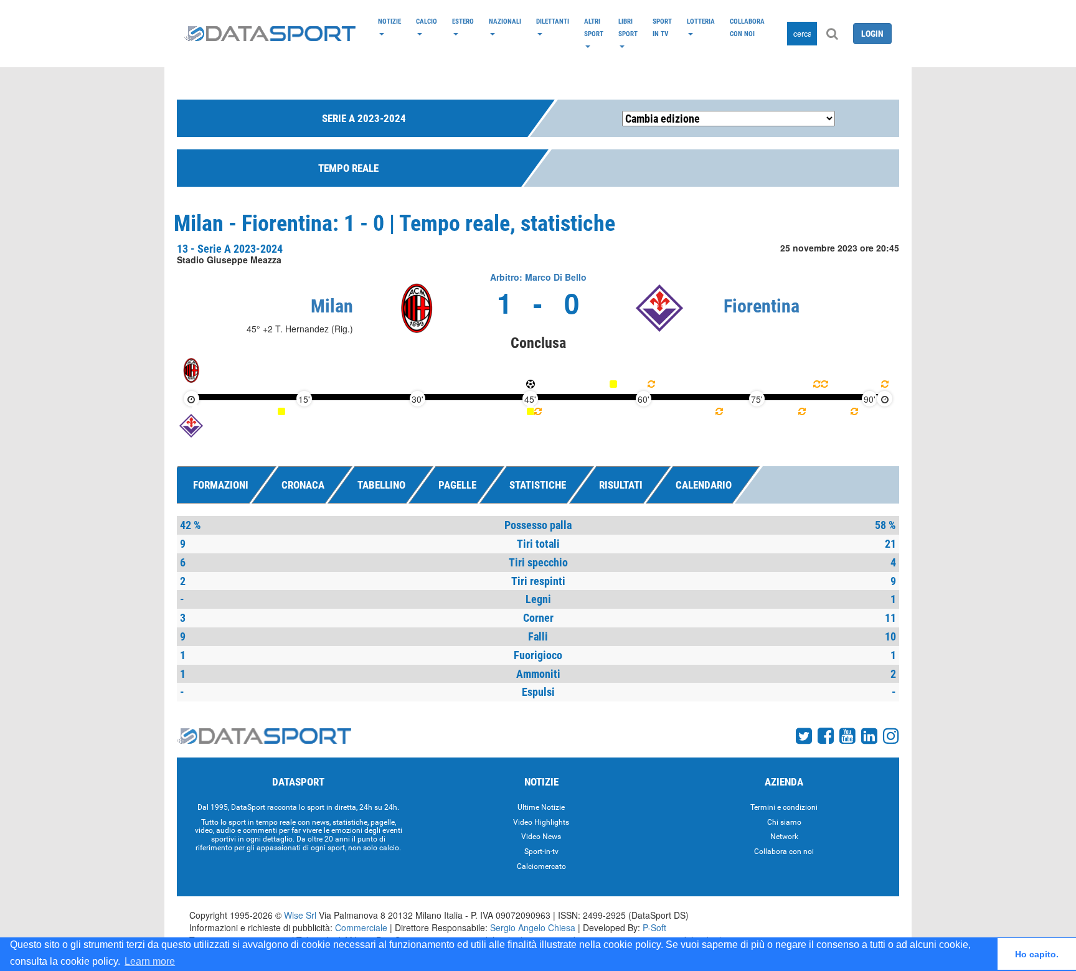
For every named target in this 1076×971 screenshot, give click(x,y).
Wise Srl (300, 915)
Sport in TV (662, 27)
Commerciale (361, 927)
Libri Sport (628, 27)
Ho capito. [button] (1037, 954)
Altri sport (593, 27)
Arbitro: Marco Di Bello (538, 277)
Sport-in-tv (541, 851)
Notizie (389, 21)
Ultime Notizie (541, 807)
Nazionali (505, 21)
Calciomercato (541, 866)
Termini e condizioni (784, 807)
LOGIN (872, 34)
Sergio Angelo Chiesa (532, 927)
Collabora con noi (747, 27)
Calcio (426, 21)
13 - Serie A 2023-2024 (230, 248)
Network (784, 836)
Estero (463, 21)
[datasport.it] (270, 33)
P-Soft (654, 927)
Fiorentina (762, 306)
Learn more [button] (150, 961)
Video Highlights (541, 822)
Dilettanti (552, 21)
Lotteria (701, 21)
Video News (541, 836)
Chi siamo (784, 822)
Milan (332, 306)
